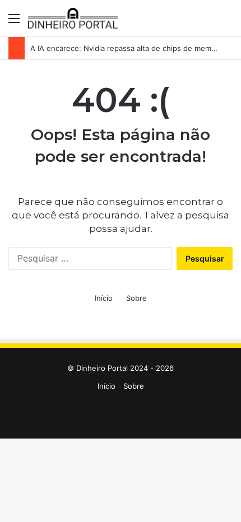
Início (104, 297)
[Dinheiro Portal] (73, 18)
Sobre (136, 297)
